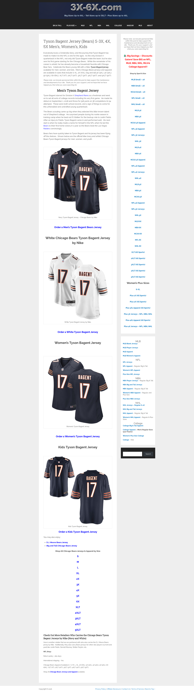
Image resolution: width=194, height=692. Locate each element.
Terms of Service (137, 689)
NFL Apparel (127, 366)
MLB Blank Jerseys (130, 344)
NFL (91, 25)
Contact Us (126, 689)
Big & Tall (57, 25)
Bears (45, 126)
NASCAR (130, 25)
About (150, 25)
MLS (140, 25)
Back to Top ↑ (150, 689)
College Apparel (129, 430)
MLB (82, 25)
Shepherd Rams (81, 95)
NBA (99, 25)
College (118, 25)
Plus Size (71, 25)
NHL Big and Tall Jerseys (132, 409)
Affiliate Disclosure (114, 689)
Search (125, 451)
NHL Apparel (128, 413)
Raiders (46, 128)
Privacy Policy (100, 689)
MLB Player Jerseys (130, 348)
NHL (107, 25)
